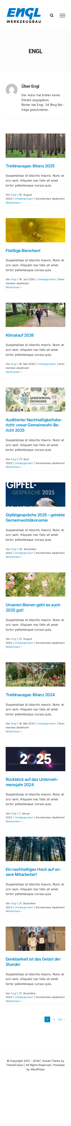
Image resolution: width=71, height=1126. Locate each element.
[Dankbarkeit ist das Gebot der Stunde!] (35, 939)
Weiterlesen (13, 202)
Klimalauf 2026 (20, 335)
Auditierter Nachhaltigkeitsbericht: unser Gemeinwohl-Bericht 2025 (34, 425)
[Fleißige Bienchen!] (35, 230)
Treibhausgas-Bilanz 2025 (30, 165)
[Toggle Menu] (62, 15)
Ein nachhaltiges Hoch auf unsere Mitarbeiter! (33, 872)
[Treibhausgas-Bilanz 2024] (35, 674)
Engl (13, 194)
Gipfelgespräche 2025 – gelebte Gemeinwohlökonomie (35, 517)
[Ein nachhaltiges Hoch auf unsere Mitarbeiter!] (35, 849)
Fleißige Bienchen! (23, 250)
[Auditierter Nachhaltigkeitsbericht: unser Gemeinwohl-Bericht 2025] (35, 399)
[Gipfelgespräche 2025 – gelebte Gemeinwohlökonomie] (35, 494)
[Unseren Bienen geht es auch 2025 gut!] (35, 584)
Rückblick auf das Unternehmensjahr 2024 (32, 782)
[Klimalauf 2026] (35, 315)
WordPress (37, 1069)
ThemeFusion (14, 1065)
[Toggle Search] (52, 15)
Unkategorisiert (24, 198)
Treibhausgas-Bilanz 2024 (30, 694)
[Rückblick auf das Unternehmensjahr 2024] (35, 759)
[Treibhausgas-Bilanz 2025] (35, 145)
